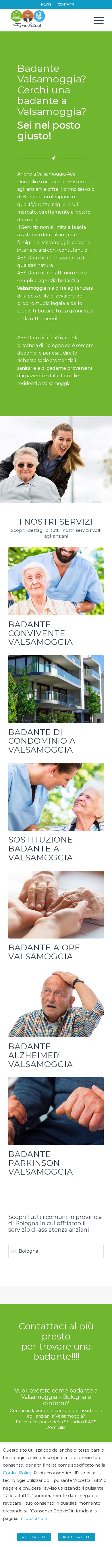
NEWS (46, 4)
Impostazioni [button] (33, 1518)
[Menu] (96, 19)
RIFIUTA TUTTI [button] (34, 1537)
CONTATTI (66, 4)
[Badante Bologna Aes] (46, 19)
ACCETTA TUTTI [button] (76, 1537)
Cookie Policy (17, 1473)
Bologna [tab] (28, 1251)
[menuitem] (46, 4)
